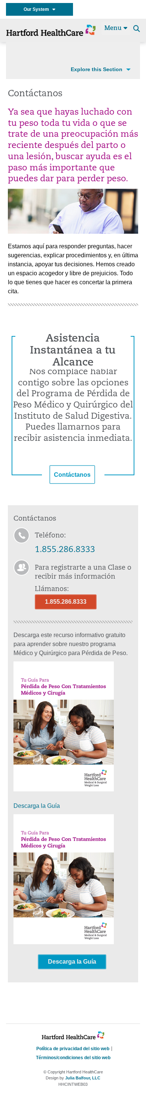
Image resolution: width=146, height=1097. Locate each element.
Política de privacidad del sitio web (72, 1048)
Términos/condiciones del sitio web (73, 1057)
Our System (38, 9)
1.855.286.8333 (65, 550)
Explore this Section (96, 69)
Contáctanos (72, 475)
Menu (114, 28)
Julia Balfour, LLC (82, 1078)
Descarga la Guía (36, 806)
